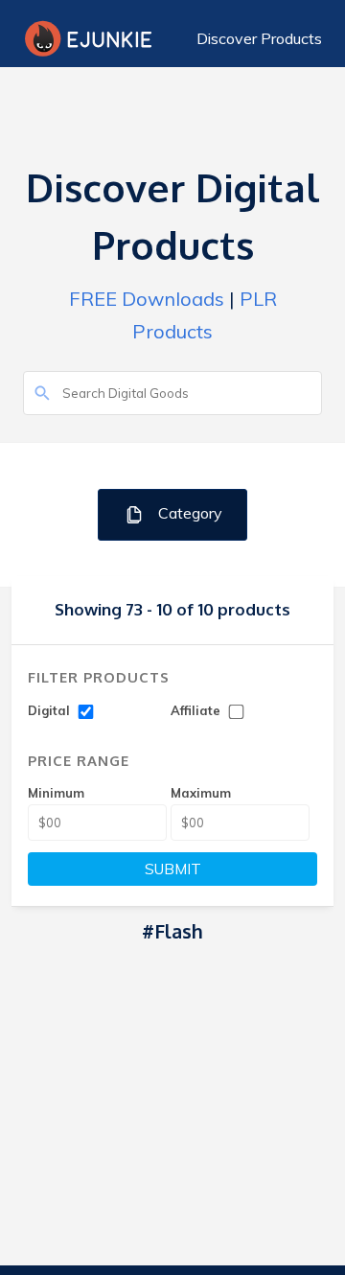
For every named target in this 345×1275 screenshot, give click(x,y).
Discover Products (259, 38)
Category (188, 512)
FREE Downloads (146, 299)
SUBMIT (173, 869)
